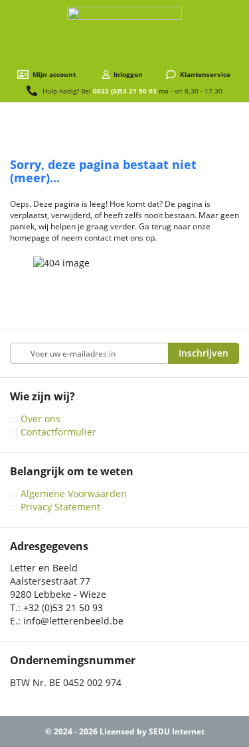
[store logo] (124, 35)
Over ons (40, 418)
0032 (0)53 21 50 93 (125, 90)
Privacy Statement (60, 506)
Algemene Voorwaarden (74, 493)
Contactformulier (58, 432)
